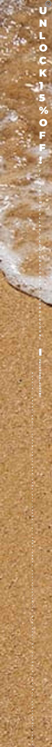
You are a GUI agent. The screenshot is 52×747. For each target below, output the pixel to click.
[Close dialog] (48, 3)
